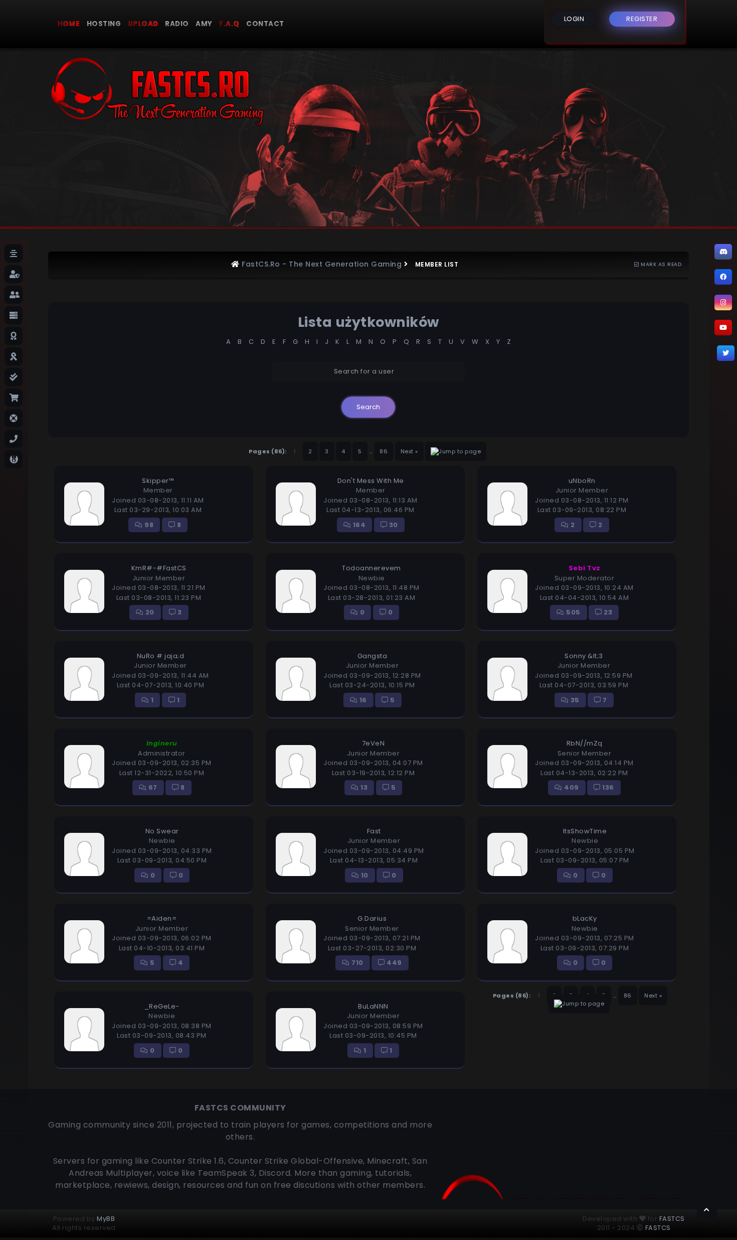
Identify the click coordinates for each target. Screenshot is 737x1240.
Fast (374, 831)
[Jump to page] (455, 451)
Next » (409, 451)
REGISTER (641, 19)
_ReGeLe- (161, 1006)
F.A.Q (229, 24)
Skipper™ (158, 480)
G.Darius (372, 918)
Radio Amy (189, 24)
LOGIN (574, 19)
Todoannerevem (371, 568)
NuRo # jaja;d (161, 656)
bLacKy (585, 918)
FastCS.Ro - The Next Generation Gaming (322, 264)
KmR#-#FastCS (159, 568)
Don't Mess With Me (370, 480)
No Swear (162, 831)
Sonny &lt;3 (584, 656)
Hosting (104, 24)
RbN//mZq (585, 743)
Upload (143, 24)
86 (384, 451)
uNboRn (582, 480)
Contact (265, 24)
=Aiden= (162, 918)
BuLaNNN (373, 1006)
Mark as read (660, 264)
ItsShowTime (585, 831)
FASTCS (672, 1218)
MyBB (106, 1218)
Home (68, 24)
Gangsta (372, 656)
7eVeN (373, 743)
